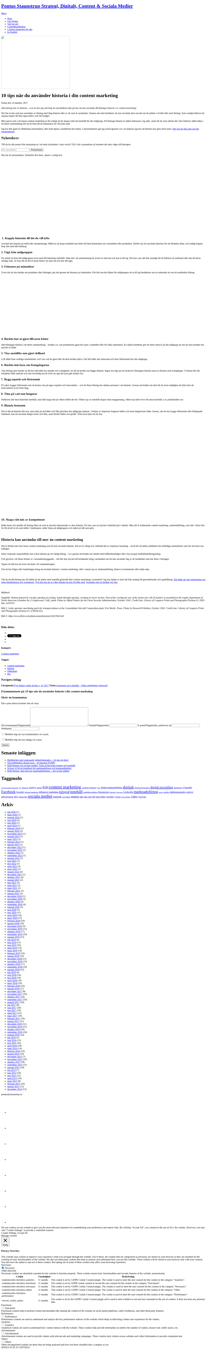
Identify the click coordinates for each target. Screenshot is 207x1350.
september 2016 (14, 1032)
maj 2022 (11, 863)
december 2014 (14, 1089)
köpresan (119, 792)
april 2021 (12, 885)
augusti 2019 (13, 937)
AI (20, 788)
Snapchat (23, 797)
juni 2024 (11, 820)
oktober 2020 (13, 901)
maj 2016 (11, 1043)
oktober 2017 (13, 997)
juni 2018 (11, 975)
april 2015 (12, 1078)
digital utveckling (161, 787)
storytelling (66, 797)
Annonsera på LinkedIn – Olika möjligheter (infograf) (82, 685)
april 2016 (12, 1045)
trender (110, 796)
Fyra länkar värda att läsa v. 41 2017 (31, 685)
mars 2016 (12, 1048)
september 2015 (14, 1064)
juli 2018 (11, 972)
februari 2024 (13, 828)
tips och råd (89, 796)
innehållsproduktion (90, 792)
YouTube (142, 797)
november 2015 (14, 1059)
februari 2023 (13, 842)
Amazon (25, 788)
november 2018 (14, 961)
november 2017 (14, 994)
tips (9, 674)
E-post (154, 725)
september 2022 (14, 855)
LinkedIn (128, 792)
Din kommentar (15, 725)
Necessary (10, 1268)
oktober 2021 (13, 877)
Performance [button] (7, 1313)
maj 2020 (11, 912)
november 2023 (14, 833)
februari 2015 (13, 1083)
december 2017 (14, 991)
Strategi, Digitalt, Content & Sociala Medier (67, 6)
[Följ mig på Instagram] (14, 1191)
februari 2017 (13, 1018)
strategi (75, 796)
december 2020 (14, 896)
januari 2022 (13, 872)
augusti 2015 (13, 1067)
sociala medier (40, 796)
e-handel (187, 787)
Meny (4, 13)
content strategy (89, 787)
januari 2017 (13, 1021)
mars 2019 (12, 950)
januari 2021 (13, 893)
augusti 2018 (13, 969)
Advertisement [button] (8, 1330)
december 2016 (14, 1024)
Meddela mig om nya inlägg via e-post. (23, 739)
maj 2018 (11, 977)
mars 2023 (12, 839)
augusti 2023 (13, 836)
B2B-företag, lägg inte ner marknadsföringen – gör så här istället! (38, 771)
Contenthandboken (16, 26)
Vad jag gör (12, 24)
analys (32, 787)
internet (112, 792)
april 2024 (12, 825)
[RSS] (14, 1222)
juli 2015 (11, 1070)
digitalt (128, 787)
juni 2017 (11, 1007)
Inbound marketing (31, 792)
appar (39, 787)
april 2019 (12, 948)
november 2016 (14, 1026)
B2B (45, 787)
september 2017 (14, 999)
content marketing (15, 665)
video (134, 796)
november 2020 (14, 899)
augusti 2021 (13, 880)
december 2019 (14, 926)
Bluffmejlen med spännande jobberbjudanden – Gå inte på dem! (37, 760)
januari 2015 (13, 1086)
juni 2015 (11, 1073)
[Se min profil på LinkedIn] (14, 1128)
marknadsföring (146, 792)
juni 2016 (11, 1040)
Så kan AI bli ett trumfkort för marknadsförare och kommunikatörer (39, 768)
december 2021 (14, 874)
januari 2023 (13, 844)
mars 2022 (12, 869)
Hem (9, 18)
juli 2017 (11, 1005)
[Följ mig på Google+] (14, 1175)
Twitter (118, 797)
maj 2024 (11, 823)
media (161, 792)
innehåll (76, 791)
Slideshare (12, 671)
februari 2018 (13, 986)
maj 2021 (11, 882)
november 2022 (14, 850)
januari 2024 (13, 831)
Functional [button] (6, 1305)
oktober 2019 (13, 931)
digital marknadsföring (111, 787)
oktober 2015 (13, 1062)
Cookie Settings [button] (8, 1233)
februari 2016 (13, 1051)
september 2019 (14, 934)
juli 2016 (11, 1037)
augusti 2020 (13, 907)
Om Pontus (12, 21)
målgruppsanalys (178, 792)
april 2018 (12, 980)
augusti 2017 (13, 1002)
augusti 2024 (13, 817)
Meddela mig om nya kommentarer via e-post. (27, 734)
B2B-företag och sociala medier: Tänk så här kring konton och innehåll (41, 765)
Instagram (103, 792)
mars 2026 (12, 814)
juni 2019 (11, 942)
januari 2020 (13, 923)
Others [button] (4, 1339)
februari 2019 (13, 953)
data (98, 788)
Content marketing (10, 654)
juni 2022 (11, 861)
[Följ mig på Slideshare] (14, 1206)
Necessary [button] (6, 1265)
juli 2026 (11, 812)
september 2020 (14, 904)
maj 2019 (11, 945)
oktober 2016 (13, 1029)
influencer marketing (48, 792)
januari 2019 (13, 956)
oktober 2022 (13, 852)
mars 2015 (12, 1081)
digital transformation (142, 788)
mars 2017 (12, 1016)
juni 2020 (11, 910)
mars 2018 (12, 983)
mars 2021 (12, 888)
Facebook (8, 792)
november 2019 (14, 929)
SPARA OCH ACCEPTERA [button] (15, 1347)
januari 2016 (13, 1054)
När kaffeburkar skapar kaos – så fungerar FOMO (31, 763)
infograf (64, 792)
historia (10, 668)
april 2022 (12, 866)
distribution (178, 788)
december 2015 (14, 1056)
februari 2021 (13, 891)
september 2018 (14, 967)
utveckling (126, 797)
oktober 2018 (13, 964)
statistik (57, 796)
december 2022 (14, 847)
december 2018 (14, 958)
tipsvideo (101, 796)
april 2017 (12, 1013)
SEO (16, 796)
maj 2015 (11, 1075)
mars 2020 (12, 918)
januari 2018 (13, 988)
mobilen (166, 792)
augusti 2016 (13, 1035)
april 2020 (12, 915)
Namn (99, 725)
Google (20, 792)
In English (12, 32)
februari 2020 (13, 920)
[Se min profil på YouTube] (14, 1159)
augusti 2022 (13, 858)
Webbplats (6, 728)
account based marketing (10, 788)
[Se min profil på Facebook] (14, 1144)
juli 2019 (11, 939)
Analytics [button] (5, 1322)
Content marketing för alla (19, 29)
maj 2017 (11, 1010)
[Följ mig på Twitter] (14, 1112)
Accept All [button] (22, 1233)
